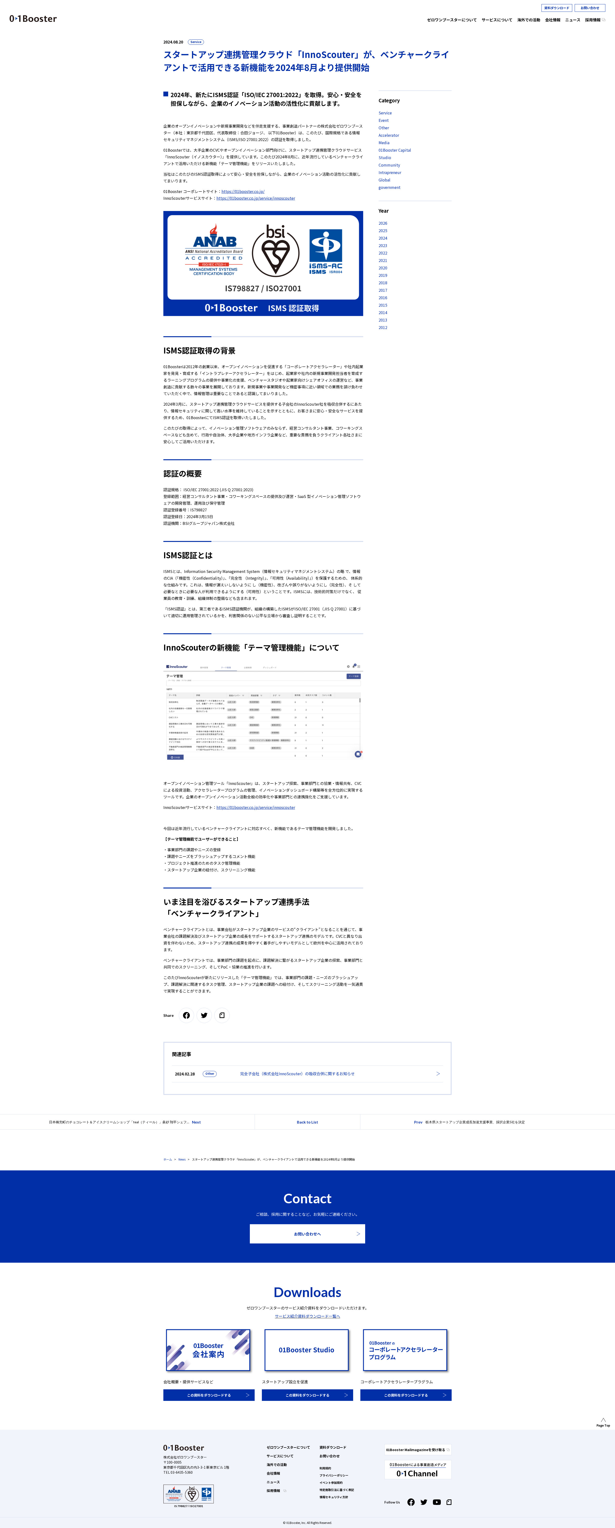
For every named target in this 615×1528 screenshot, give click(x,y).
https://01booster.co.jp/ (242, 191)
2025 (383, 230)
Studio (385, 157)
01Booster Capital (395, 150)
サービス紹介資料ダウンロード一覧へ (307, 1316)
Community (389, 165)
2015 (383, 305)
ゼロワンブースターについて (288, 1447)
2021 (383, 260)
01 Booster (33, 18)
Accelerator (389, 135)
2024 (383, 238)
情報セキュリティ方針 (334, 1497)
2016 (383, 297)
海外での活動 (277, 1464)
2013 (383, 320)
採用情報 (274, 1490)
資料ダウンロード (556, 8)
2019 (383, 275)
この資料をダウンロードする (209, 1395)
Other (384, 127)
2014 (383, 312)
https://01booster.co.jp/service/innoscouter (255, 198)
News (181, 1159)
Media (384, 142)
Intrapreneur (390, 172)
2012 (383, 327)
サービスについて (280, 1455)
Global (384, 180)
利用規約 (325, 1468)
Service (196, 42)
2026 (383, 223)
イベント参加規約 (331, 1482)
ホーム (167, 1159)
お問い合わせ (590, 8)
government (389, 187)
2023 (383, 245)
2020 (383, 268)
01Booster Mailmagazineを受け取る (415, 1449)
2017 (383, 290)
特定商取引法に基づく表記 (337, 1490)
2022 (383, 253)
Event (384, 120)
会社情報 (273, 1473)
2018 (383, 283)
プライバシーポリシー (334, 1475)
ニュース (273, 1481)
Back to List (307, 1122)
